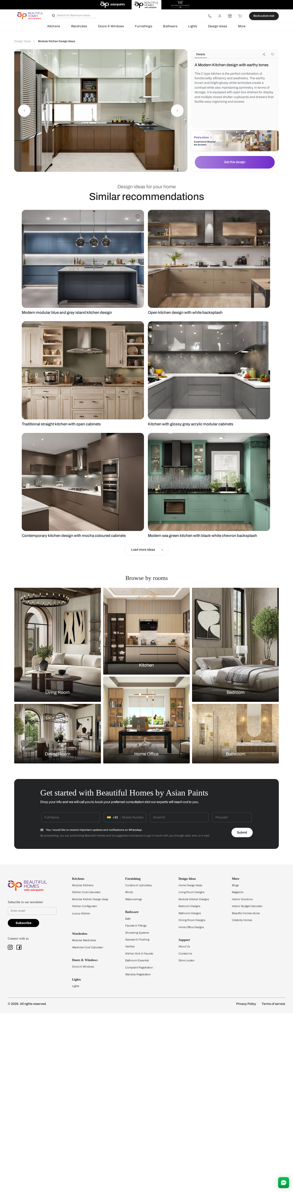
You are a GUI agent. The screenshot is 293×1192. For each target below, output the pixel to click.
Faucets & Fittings (135, 925)
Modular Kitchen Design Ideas (90, 899)
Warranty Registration (138, 974)
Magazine (237, 892)
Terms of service (273, 1004)
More (242, 26)
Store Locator (187, 960)
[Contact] (210, 16)
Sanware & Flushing (137, 939)
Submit (242, 832)
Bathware (170, 26)
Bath (128, 918)
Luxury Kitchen (81, 913)
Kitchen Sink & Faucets (139, 953)
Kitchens (53, 26)
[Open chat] (283, 1182)
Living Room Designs (191, 892)
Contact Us (185, 953)
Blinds (129, 892)
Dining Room (57, 754)
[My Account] (220, 16)
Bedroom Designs (189, 906)
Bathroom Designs (190, 913)
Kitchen (146, 665)
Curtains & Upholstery (138, 885)
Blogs (235, 885)
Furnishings (143, 26)
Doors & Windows (111, 26)
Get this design (234, 162)
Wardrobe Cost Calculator (87, 947)
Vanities (130, 946)
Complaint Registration (139, 967)
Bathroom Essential (137, 960)
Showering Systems (137, 932)
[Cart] (240, 16)
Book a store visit (263, 15)
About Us (184, 946)
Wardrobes (79, 26)
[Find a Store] (230, 16)
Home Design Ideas (190, 885)
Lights (192, 26)
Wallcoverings (133, 899)
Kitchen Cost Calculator (86, 892)
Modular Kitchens (82, 885)
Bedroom (235, 692)
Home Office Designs (191, 927)
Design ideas (217, 26)
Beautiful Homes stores (246, 913)
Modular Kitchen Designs (194, 899)
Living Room (57, 692)
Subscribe (23, 923)
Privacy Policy (246, 1004)
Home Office (146, 754)
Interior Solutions (242, 899)
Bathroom (235, 754)
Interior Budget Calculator (247, 906)
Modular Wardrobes (84, 940)
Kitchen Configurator (84, 906)
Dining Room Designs (192, 920)
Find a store (201, 137)
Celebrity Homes (242, 920)
